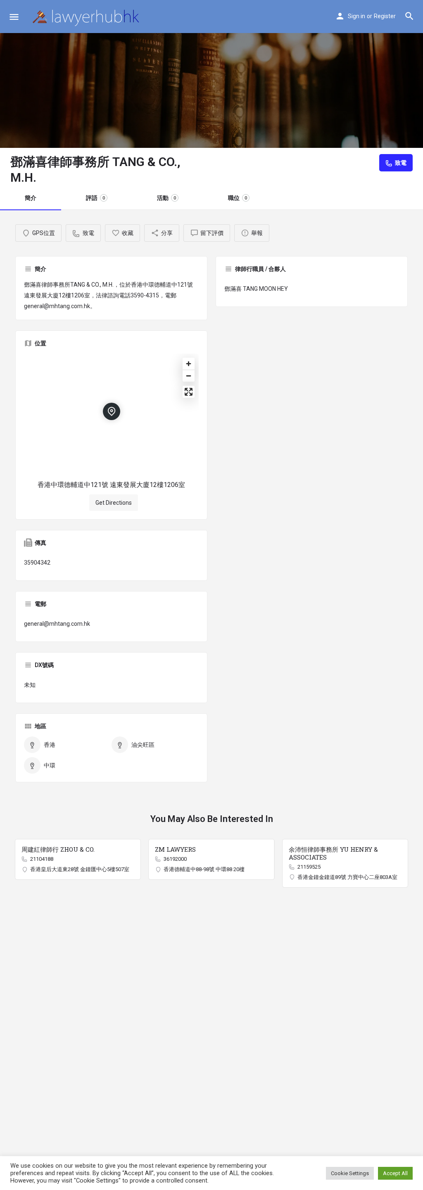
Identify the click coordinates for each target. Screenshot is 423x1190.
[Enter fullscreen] (189, 392)
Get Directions (113, 502)
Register (385, 16)
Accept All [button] (395, 1173)
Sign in (356, 16)
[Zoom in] (189, 364)
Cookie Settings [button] (350, 1173)
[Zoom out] (189, 376)
